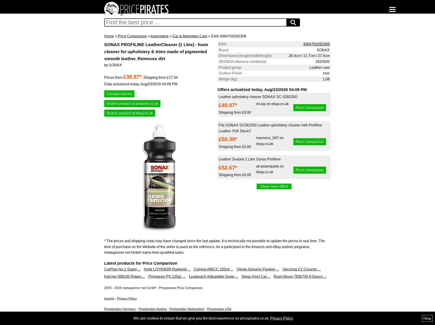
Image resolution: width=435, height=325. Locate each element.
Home (109, 36)
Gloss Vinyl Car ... (256, 276)
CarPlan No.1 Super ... (122, 269)
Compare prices (119, 94)
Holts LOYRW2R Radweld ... (167, 269)
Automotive (159, 36)
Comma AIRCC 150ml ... (213, 269)
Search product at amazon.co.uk (132, 104)
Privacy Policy (127, 298)
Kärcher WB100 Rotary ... (124, 276)
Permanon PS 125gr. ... (167, 276)
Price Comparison (132, 36)
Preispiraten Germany (120, 309)
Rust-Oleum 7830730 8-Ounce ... (300, 276)
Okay (427, 318)
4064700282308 (316, 44)
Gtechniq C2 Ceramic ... (302, 269)
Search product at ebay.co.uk (129, 113)
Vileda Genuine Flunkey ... (258, 269)
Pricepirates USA (219, 309)
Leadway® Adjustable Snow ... (213, 276)
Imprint (109, 298)
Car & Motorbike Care (189, 36)
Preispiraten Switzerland (186, 309)
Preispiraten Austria (153, 309)
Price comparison (310, 108)
